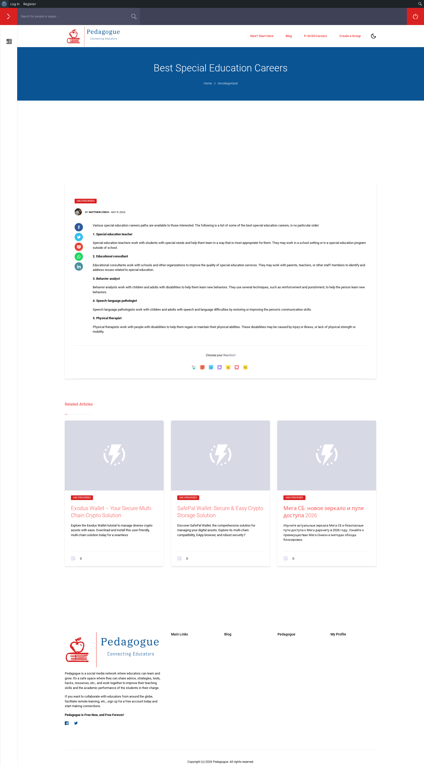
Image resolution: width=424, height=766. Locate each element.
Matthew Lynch (99, 212)
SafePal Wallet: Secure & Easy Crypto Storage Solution (220, 511)
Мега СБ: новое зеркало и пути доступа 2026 (323, 511)
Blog (289, 36)
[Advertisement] (220, 137)
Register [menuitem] (29, 4)
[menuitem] (4, 4)
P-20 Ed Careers (315, 36)
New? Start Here (261, 36)
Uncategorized (85, 201)
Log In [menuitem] (15, 4)
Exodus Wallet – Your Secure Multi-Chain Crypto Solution (111, 511)
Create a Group (350, 36)
